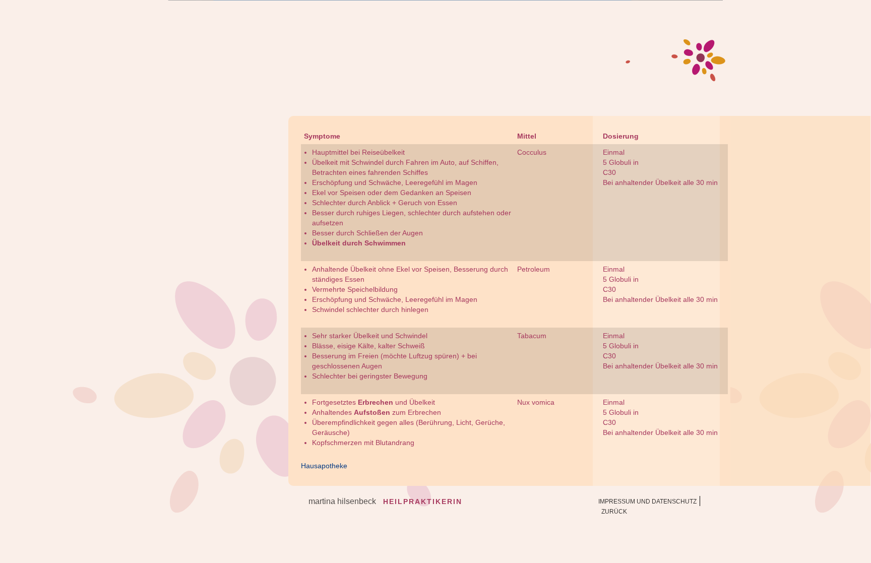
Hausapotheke (324, 466)
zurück (614, 511)
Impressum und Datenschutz (647, 501)
